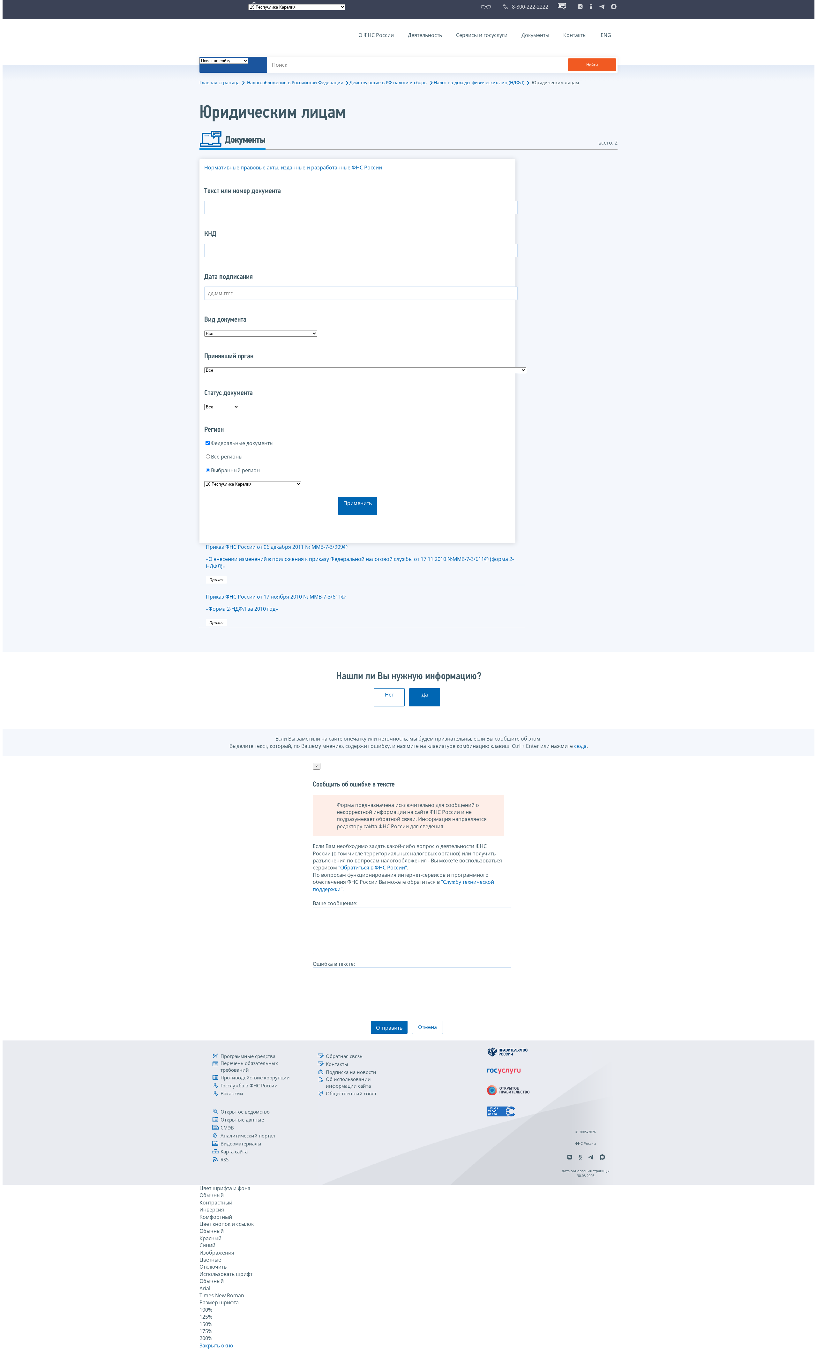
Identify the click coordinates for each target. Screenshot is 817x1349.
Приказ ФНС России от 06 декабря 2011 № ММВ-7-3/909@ (360, 556)
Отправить (389, 1027)
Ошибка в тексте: (334, 963)
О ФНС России (376, 35)
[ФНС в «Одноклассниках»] (591, 6)
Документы (535, 35)
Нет (389, 694)
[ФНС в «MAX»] (613, 6)
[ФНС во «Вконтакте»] (580, 6)
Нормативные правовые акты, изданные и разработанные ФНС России (293, 167)
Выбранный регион (235, 470)
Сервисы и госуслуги (481, 35)
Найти (592, 65)
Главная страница (219, 82)
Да (425, 694)
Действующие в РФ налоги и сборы (388, 82)
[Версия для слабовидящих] (487, 6)
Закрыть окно (216, 1345)
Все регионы (227, 456)
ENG (606, 35)
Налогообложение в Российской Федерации (295, 82)
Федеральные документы (242, 443)
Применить (357, 503)
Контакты (575, 35)
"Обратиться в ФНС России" (372, 867)
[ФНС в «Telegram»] (602, 6)
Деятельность (425, 35)
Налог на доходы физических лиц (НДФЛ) (479, 82)
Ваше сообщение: (335, 903)
